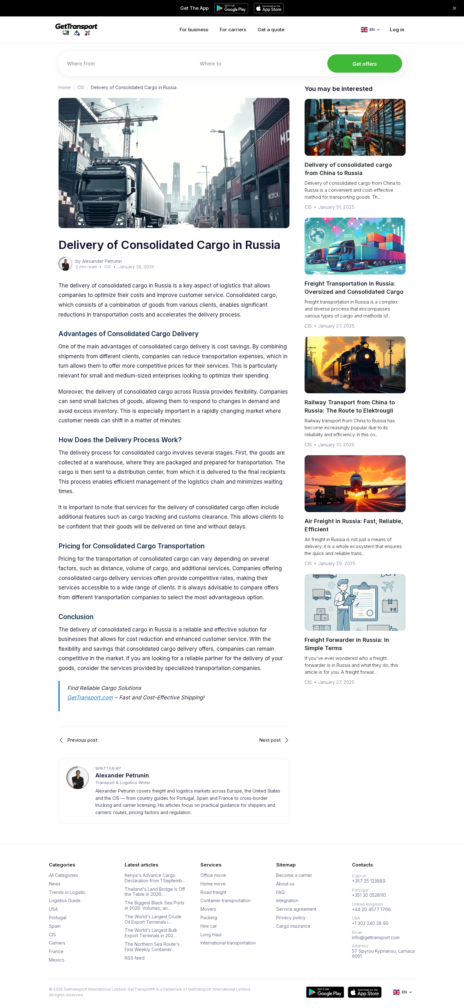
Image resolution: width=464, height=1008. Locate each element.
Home (64, 87)
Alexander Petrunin (122, 775)
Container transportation (225, 900)
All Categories (63, 875)
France (56, 951)
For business (194, 30)
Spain (55, 926)
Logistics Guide (64, 900)
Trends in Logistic (67, 892)
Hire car (208, 926)
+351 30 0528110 (369, 895)
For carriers (233, 30)
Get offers (365, 64)
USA (53, 909)
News (55, 883)
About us (285, 883)
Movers (208, 909)
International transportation (228, 942)
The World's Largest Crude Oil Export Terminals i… (153, 919)
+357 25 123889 (368, 881)
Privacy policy (291, 917)
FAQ (280, 892)
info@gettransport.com (376, 937)
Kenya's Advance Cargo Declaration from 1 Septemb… (155, 878)
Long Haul (210, 934)
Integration (287, 900)
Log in (397, 30)
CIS (80, 87)
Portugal (57, 917)
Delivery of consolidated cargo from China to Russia (348, 168)
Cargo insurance (293, 926)
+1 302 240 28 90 (370, 923)
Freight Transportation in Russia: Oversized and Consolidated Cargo (354, 287)
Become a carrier (294, 875)
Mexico (56, 960)
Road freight (213, 892)
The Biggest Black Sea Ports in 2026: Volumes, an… (154, 905)
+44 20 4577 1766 (371, 909)
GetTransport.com (90, 697)
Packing (208, 917)
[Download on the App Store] (365, 992)
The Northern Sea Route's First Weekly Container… (152, 947)
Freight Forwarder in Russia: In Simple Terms (347, 644)
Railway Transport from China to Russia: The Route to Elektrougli (350, 406)
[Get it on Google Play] (325, 992)
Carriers (57, 942)
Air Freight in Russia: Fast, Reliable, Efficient (354, 525)
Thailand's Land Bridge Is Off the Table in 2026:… (155, 892)
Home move (213, 883)
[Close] (454, 8)
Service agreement (296, 909)
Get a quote (271, 30)
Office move (213, 875)
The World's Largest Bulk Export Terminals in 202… (151, 933)
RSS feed (135, 958)
